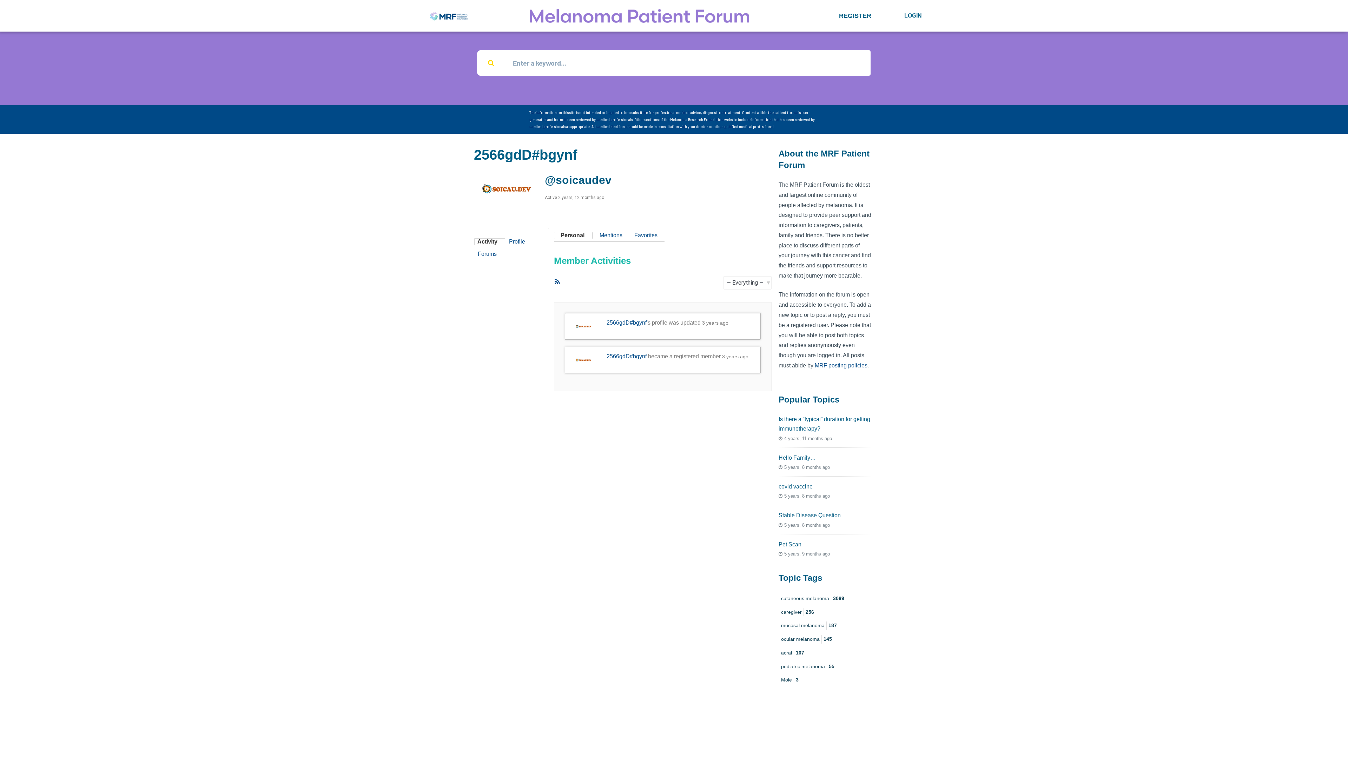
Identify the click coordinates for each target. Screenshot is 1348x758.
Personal (572, 235)
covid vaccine (796, 487)
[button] (855, 15)
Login (913, 16)
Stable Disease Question (810, 515)
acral (792, 653)
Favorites (646, 235)
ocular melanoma (806, 639)
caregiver (797, 612)
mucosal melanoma (809, 625)
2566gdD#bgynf (627, 323)
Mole (790, 680)
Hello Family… (797, 458)
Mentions (611, 235)
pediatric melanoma (807, 666)
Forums (487, 254)
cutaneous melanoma (812, 598)
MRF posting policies (841, 365)
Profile (517, 242)
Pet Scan (790, 544)
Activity (487, 242)
